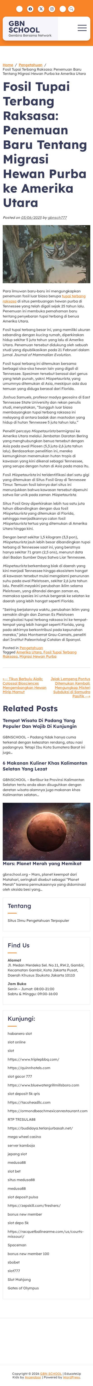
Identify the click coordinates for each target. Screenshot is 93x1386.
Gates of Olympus (23, 1288)
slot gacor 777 (20, 1076)
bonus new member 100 (28, 1253)
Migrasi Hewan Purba (37, 656)
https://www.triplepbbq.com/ (33, 1059)
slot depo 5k (18, 1223)
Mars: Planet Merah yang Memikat (42, 863)
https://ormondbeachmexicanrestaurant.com (48, 1111)
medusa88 (17, 1162)
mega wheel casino (24, 1136)
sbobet (14, 1262)
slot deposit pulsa (23, 1197)
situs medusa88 (21, 1179)
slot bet (14, 1171)
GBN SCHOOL (24, 26)
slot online (17, 1042)
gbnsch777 (57, 217)
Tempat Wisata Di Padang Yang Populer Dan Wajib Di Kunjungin (40, 723)
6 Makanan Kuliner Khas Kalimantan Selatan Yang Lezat (45, 766)
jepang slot (17, 1154)
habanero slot (20, 1033)
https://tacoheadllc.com (29, 1102)
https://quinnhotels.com (29, 1068)
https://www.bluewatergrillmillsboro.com (43, 1085)
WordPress (71, 1377)
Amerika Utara (29, 652)
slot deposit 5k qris (24, 1093)
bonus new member (25, 1214)
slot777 (14, 1271)
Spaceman (17, 1245)
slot (11, 1050)
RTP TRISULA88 (21, 1119)
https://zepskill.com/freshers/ (34, 1205)
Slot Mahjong (19, 1279)
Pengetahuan (31, 648)
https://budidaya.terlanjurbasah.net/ (40, 1128)
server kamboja (21, 1145)
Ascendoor (33, 1377)
